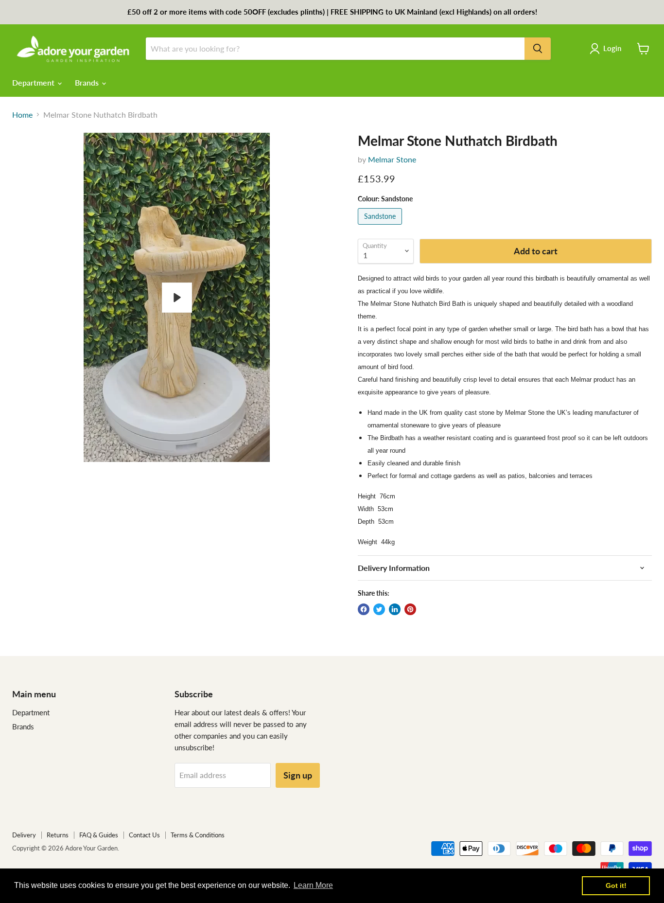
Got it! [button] (616, 885)
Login (612, 48)
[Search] (537, 48)
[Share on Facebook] (363, 609)
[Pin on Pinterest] (410, 609)
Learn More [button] (313, 885)
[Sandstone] (381, 226)
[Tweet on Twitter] (379, 609)
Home (22, 114)
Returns (58, 835)
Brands (88, 82)
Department (34, 82)
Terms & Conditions (198, 835)
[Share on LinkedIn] (395, 609)
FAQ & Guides (98, 835)
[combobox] (335, 48)
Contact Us (144, 835)
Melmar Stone (392, 159)
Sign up (297, 775)
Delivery (24, 835)
